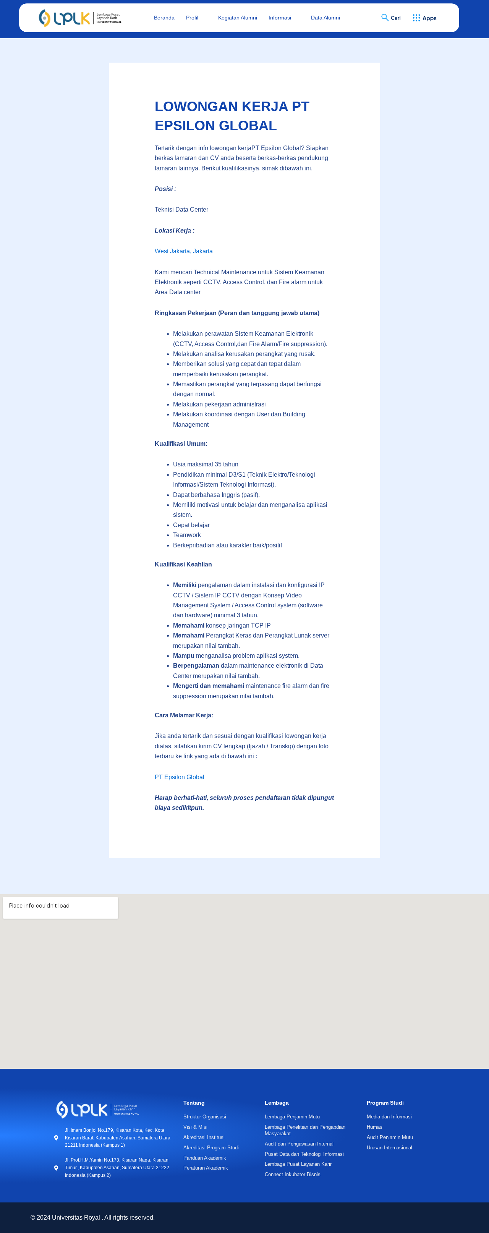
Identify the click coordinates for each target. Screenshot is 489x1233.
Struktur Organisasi (204, 1117)
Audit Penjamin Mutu (390, 1137)
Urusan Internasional (389, 1147)
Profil (192, 18)
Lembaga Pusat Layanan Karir (298, 1164)
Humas (374, 1127)
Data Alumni (325, 18)
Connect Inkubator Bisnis (293, 1174)
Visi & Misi (195, 1127)
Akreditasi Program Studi (211, 1147)
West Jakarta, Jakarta (184, 251)
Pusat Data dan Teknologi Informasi (304, 1154)
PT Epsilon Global (179, 777)
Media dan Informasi (389, 1117)
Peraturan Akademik (205, 1168)
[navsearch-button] (386, 18)
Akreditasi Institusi (204, 1137)
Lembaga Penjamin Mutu (292, 1117)
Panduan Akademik (204, 1158)
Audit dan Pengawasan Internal (299, 1144)
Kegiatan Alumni (237, 18)
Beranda (164, 18)
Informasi (280, 18)
